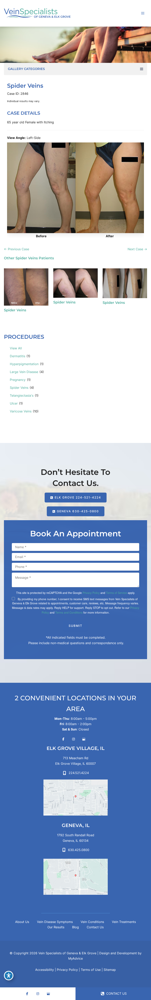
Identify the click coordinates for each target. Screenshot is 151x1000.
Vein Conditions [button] (92, 922)
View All (16, 348)
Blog (75, 927)
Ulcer (14, 403)
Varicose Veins (20, 411)
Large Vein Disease (24, 372)
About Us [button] (22, 922)
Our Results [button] (55, 927)
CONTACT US (116, 993)
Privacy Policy (91, 593)
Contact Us (95, 927)
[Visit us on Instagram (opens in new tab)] (73, 739)
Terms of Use (91, 970)
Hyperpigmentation (24, 364)
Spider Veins (19, 388)
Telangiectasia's (21, 395)
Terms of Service (116, 593)
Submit (75, 626)
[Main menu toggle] (142, 13)
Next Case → (137, 249)
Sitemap (110, 970)
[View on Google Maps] (75, 798)
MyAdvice (75, 958)
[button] (76, 497)
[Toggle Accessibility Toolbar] (8, 975)
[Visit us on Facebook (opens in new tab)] (63, 739)
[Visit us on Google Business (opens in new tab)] (84, 739)
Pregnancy (18, 380)
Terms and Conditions (69, 612)
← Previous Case (16, 249)
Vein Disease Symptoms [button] (55, 922)
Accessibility (44, 970)
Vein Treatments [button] (124, 922)
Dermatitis (17, 356)
